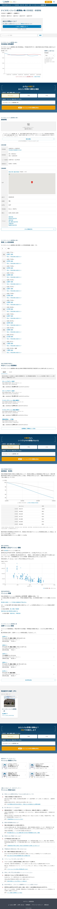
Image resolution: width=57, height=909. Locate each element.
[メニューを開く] (54, 2)
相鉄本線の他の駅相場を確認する (9, 611)
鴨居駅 (17, 609)
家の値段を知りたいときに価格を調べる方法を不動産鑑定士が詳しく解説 (23, 832)
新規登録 (31, 901)
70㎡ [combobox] (46, 55)
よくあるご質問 (12, 904)
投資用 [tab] (10, 372)
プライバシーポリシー (37, 904)
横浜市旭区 (16, 171)
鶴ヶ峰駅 (12, 609)
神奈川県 (22, 5)
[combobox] (19, 35)
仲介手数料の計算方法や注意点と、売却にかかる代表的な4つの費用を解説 (23, 804)
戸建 (28, 95)
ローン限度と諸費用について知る (14, 892)
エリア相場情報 (15, 5)
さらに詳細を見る (28, 229)
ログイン (25, 901)
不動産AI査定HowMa (6, 5)
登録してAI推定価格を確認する (13, 256)
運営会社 (46, 904)
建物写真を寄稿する (28, 128)
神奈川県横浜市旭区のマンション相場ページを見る (14, 535)
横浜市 (26, 5)
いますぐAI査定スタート (22, 26)
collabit (30, 908)
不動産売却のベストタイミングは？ (15, 819)
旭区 (30, 5)
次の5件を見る (28, 680)
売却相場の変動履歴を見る (14, 150)
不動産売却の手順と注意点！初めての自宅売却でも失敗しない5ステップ (23, 845)
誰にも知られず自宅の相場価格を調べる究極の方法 (18, 855)
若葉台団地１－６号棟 (7, 419)
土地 (46, 95)
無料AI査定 (48, 1)
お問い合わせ (21, 904)
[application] (21, 65)
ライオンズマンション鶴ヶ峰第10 (10, 400)
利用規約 (28, 904)
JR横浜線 (11, 223)
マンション (10, 95)
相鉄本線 (11, 216)
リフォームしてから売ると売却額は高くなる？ (17, 869)
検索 (40, 35)
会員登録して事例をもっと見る (28, 428)
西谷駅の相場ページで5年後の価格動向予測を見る (13, 602)
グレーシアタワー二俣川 (8, 381)
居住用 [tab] (4, 372)
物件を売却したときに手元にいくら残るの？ (17, 881)
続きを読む (28, 139)
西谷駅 (6, 550)
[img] (28, 491)
